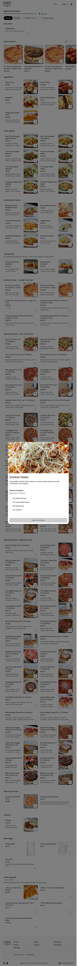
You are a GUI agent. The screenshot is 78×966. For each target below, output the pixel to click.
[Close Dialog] (65, 445)
